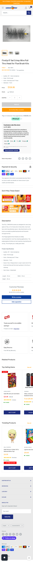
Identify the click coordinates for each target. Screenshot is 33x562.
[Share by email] (30, 158)
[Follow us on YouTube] (17, 534)
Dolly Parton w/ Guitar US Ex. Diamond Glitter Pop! (11, 450)
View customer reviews (11, 150)
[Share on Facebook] (19, 158)
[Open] (4, 557)
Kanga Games (7, 391)
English (4, 525)
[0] (30, 8)
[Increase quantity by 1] (19, 98)
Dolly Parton (7, 447)
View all (29, 367)
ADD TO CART (12, 412)
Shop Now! (16, 328)
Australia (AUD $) (16, 525)
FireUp (3, 67)
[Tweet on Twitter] (26, 158)
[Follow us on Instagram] (10, 534)
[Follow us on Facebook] (3, 534)
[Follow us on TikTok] (20, 534)
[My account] (26, 8)
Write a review (16, 297)
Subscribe (7, 517)
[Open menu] (3, 7)
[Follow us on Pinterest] (13, 534)
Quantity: (4, 97)
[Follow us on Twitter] (6, 534)
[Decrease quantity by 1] (10, 98)
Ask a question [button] (16, 302)
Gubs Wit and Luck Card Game (11, 393)
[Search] (29, 13)
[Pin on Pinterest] (23, 158)
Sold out (16, 104)
